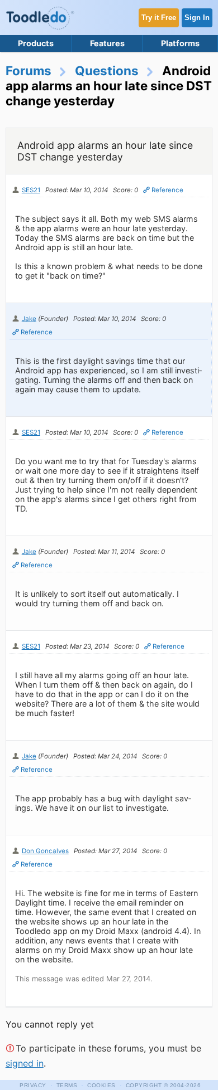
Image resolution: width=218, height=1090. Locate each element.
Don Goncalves (45, 851)
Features (107, 43)
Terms (67, 1085)
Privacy (33, 1085)
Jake (29, 319)
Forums (28, 70)
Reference (167, 190)
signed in (25, 1063)
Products (36, 43)
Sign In (197, 17)
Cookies (101, 1085)
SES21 (31, 190)
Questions (107, 70)
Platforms (180, 43)
